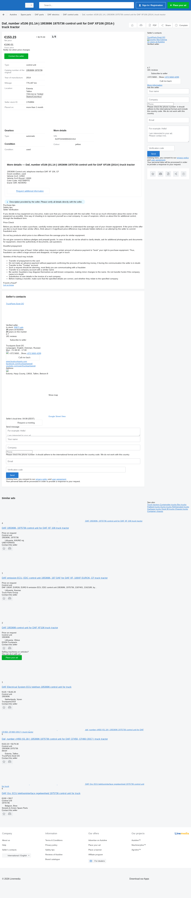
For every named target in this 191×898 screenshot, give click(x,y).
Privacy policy (51, 845)
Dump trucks (166, 507)
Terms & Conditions (54, 840)
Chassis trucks (181, 509)
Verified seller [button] (12, 325)
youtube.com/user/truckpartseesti (21, 366)
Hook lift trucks (168, 509)
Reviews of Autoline (54, 854)
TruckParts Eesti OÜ (15, 304)
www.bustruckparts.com (16, 361)
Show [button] (24, 353)
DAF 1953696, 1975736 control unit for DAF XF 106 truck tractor (35, 528)
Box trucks (181, 504)
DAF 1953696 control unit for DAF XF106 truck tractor (30, 627)
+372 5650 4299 (34, 353)
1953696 (30, 70)
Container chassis (155, 511)
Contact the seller (16, 56)
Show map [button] (53, 395)
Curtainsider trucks (168, 504)
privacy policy (42, 479)
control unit (31, 65)
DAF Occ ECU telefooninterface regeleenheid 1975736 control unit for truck (41, 793)
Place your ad (12, 657)
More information (154, 85)
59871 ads (18, 327)
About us (6, 840)
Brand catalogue (52, 859)
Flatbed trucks (153, 507)
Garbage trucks (154, 509)
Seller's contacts (9, 850)
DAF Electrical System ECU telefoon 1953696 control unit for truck (36, 687)
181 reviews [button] (11, 336)
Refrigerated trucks (180, 507)
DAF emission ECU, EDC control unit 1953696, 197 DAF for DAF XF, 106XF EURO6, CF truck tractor (55, 578)
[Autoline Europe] (12, 5)
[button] (133, 25)
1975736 (39, 70)
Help (4, 845)
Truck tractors (153, 504)
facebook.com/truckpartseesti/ (19, 364)
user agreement (59, 479)
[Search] (42, 5)
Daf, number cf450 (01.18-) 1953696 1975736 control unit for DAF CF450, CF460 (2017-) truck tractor (55, 739)
